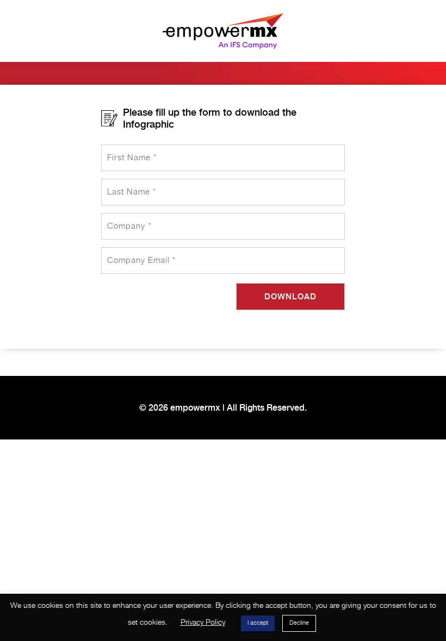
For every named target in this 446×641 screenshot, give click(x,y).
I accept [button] (257, 623)
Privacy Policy (203, 622)
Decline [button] (299, 623)
